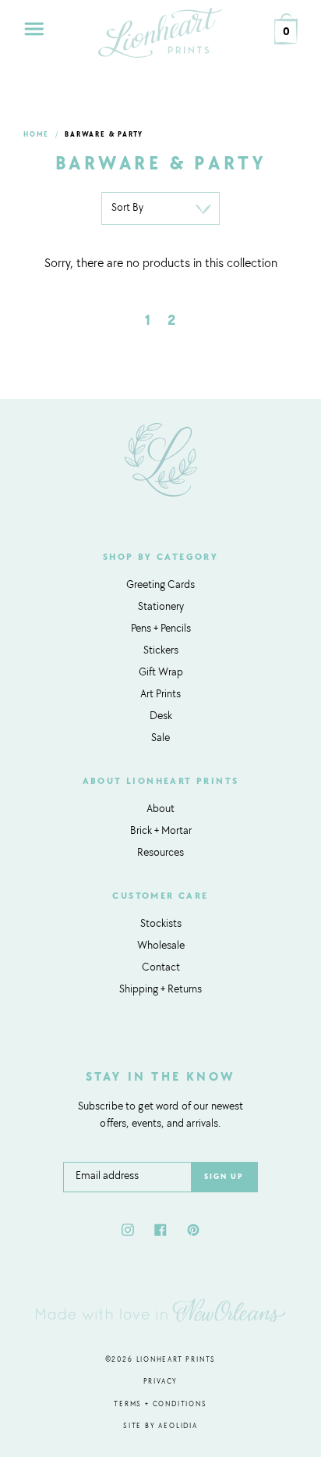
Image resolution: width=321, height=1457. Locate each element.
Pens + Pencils (161, 629)
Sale (160, 738)
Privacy (160, 1381)
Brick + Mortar (161, 831)
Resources (160, 853)
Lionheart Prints (176, 1359)
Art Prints (160, 694)
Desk (161, 716)
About (160, 809)
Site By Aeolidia (160, 1426)
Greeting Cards (160, 585)
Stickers (160, 651)
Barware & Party (104, 134)
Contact (161, 968)
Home (36, 134)
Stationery (161, 607)
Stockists (161, 924)
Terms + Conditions (160, 1404)
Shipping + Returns (160, 990)
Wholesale (161, 946)
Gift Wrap (161, 673)
